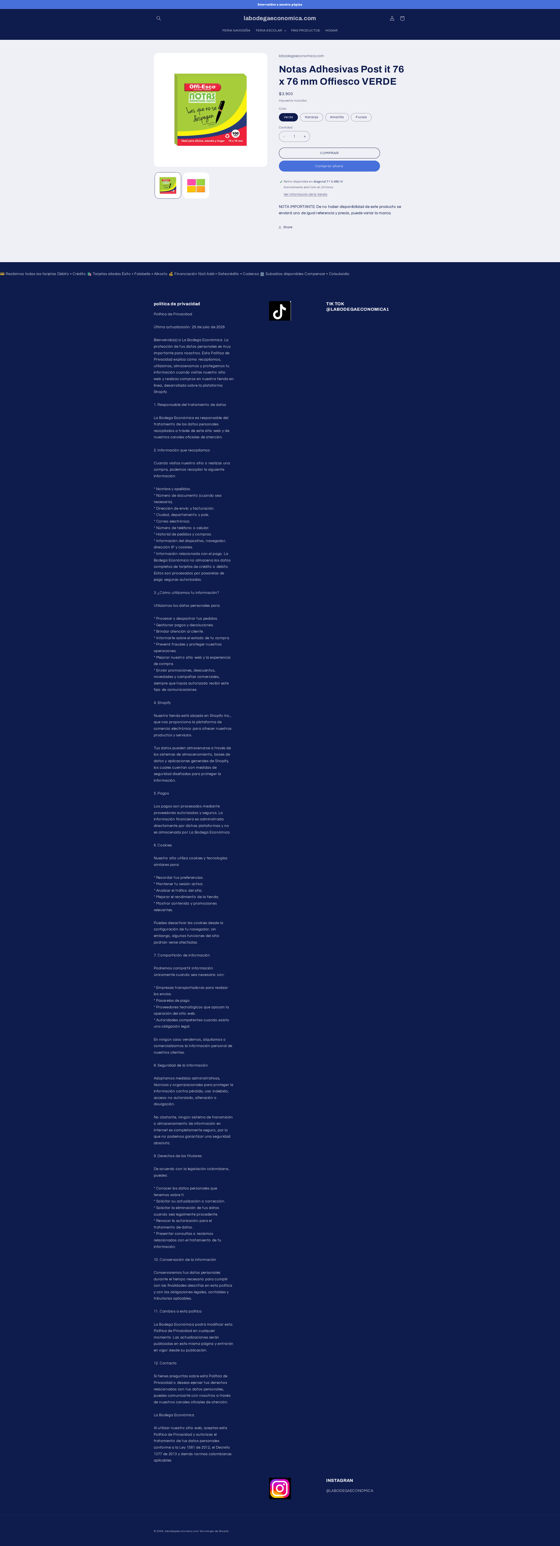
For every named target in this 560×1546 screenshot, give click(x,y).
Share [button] (287, 227)
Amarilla (337, 117)
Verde (288, 117)
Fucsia (361, 117)
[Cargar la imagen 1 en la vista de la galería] (168, 185)
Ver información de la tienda (305, 194)
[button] (159, 18)
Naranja (311, 117)
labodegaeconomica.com (181, 1531)
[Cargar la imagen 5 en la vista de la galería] (196, 185)
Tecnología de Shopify (214, 1531)
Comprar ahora (329, 166)
